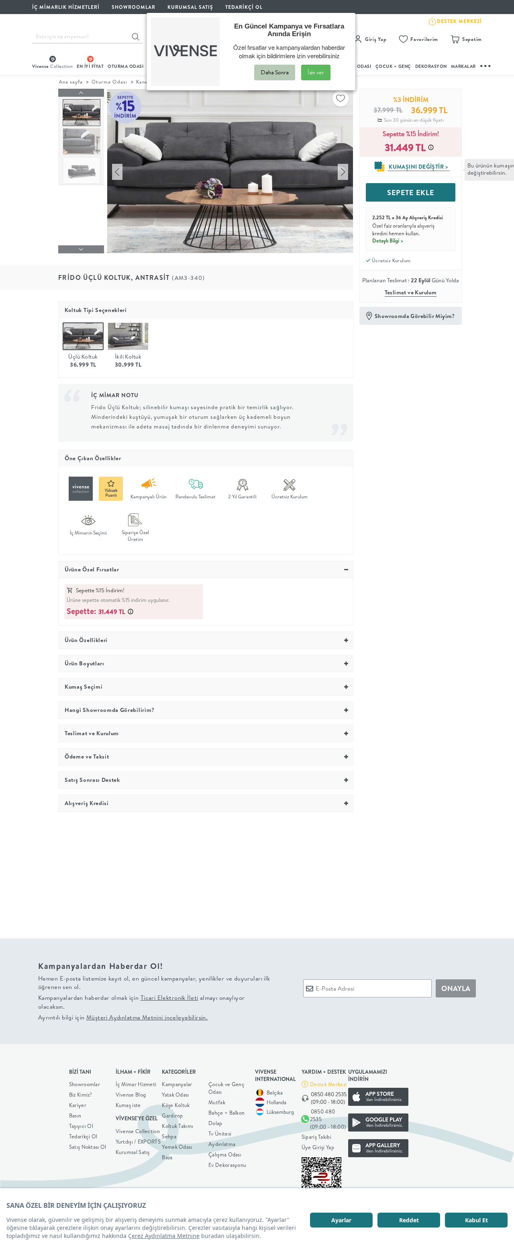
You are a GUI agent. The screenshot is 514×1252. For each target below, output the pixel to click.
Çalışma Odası (224, 1154)
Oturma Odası (109, 81)
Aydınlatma (221, 1144)
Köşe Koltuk (176, 1105)
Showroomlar (84, 1084)
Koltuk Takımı (177, 1126)
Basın (75, 1115)
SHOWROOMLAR (133, 7)
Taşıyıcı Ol (81, 1126)
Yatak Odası (175, 1094)
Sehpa (169, 1136)
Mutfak (216, 1102)
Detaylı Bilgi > (388, 240)
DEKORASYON (431, 66)
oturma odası (125, 66)
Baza (167, 1157)
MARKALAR (463, 66)
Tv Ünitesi (219, 1133)
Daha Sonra (275, 72)
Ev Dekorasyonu (227, 1164)
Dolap (215, 1123)
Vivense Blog (131, 1094)
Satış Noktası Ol (87, 1146)
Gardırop (172, 1115)
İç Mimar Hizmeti (136, 1084)
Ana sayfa (71, 81)
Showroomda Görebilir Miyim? (415, 316)
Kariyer (77, 1105)
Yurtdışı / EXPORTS (138, 1141)
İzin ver (316, 72)
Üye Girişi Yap (318, 1147)
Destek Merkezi (328, 1084)
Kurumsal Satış (133, 1152)
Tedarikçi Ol (244, 7)
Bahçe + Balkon (226, 1112)
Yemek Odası (177, 1146)
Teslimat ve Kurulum (411, 292)
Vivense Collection (138, 1131)
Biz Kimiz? (80, 1094)
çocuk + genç (393, 66)
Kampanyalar (177, 1084)
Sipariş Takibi (316, 1136)
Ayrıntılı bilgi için (123, 1017)
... (486, 65)
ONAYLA (455, 988)
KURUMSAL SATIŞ (190, 7)
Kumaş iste (128, 1105)
